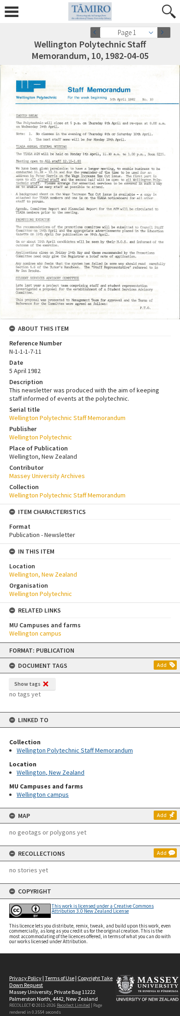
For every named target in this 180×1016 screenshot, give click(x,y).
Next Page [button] (163, 32)
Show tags (27, 683)
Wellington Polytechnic (40, 437)
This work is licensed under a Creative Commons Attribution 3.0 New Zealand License (103, 908)
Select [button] (153, 32)
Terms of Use (59, 978)
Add (162, 664)
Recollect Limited (73, 1005)
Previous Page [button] (96, 32)
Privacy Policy (25, 978)
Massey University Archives (47, 476)
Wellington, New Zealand (50, 772)
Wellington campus (43, 794)
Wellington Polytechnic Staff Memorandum (75, 750)
